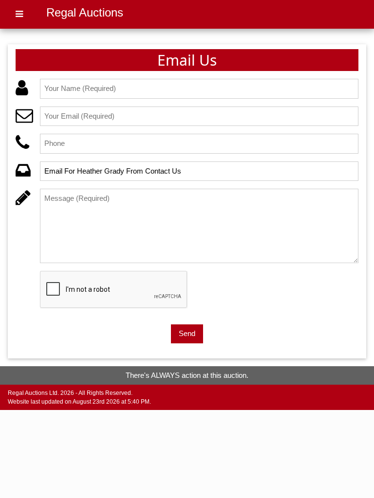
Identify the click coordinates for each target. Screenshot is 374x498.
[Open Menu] (19, 14)
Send (187, 333)
